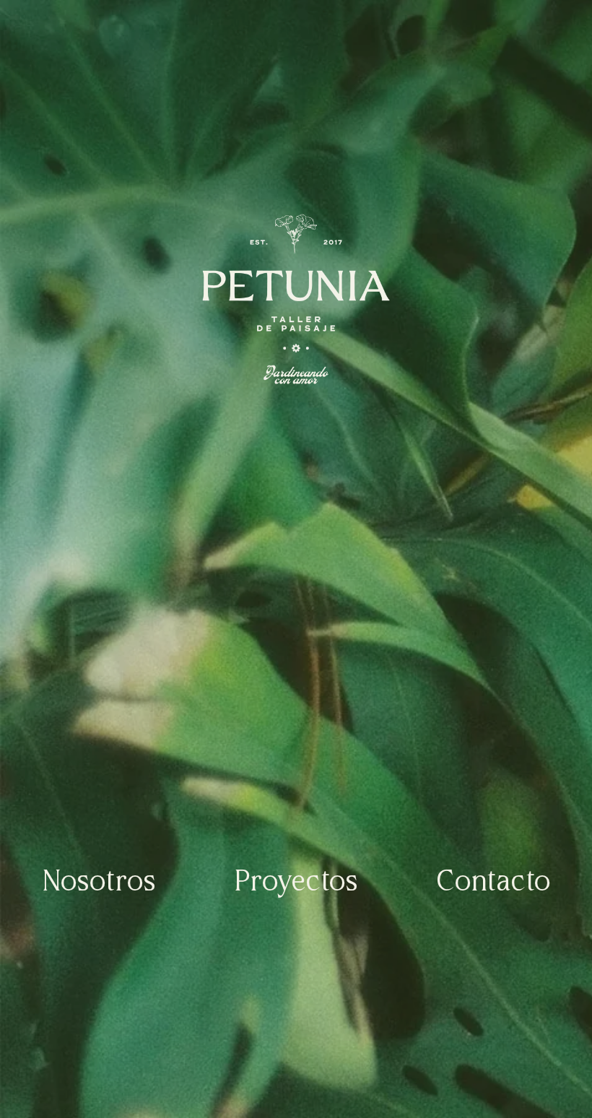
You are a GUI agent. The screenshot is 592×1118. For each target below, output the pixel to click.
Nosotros (98, 882)
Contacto (493, 882)
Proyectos (295, 882)
